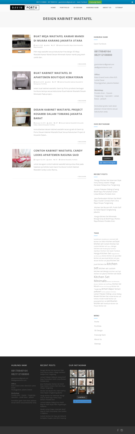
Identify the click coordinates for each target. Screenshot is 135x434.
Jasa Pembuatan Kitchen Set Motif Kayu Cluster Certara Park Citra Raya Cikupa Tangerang (107, 200)
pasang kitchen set (100, 301)
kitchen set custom (107, 268)
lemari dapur (108, 288)
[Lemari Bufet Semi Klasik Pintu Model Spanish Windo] (108, 143)
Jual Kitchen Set (100, 264)
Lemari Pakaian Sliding (102, 294)
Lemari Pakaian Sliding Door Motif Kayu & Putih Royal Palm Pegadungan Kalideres (53, 404)
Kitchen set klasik (114, 273)
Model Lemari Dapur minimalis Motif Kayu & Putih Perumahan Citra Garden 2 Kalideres (53, 411)
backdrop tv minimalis (108, 239)
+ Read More (82, 64)
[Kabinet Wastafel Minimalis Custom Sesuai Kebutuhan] (99, 151)
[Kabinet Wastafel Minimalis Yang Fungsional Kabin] (108, 151)
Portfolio (64, 8)
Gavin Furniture (115, 251)
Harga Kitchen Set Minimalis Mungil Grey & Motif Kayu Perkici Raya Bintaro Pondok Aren (107, 218)
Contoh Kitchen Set (111, 244)
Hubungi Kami (92, 8)
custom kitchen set (100, 246)
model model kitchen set (107, 299)
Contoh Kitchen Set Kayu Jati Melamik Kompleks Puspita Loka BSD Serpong (53, 417)
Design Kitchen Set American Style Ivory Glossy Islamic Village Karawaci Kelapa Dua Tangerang (107, 182)
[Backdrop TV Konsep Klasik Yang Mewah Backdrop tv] (116, 143)
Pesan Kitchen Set (100, 306)
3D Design (78, 8)
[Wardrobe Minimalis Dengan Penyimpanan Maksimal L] (116, 134)
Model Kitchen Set (101, 296)
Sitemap (119, 8)
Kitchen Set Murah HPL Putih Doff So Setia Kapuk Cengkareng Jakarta (107, 209)
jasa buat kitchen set (109, 258)
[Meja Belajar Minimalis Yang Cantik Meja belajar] (116, 151)
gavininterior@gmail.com (104, 64)
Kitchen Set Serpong (105, 286)
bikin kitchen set (108, 241)
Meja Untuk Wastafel (76, 45)
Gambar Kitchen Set (101, 251)
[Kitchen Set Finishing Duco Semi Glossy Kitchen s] (99, 134)
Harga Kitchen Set (102, 253)
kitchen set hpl (115, 271)
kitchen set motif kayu (105, 284)
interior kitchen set (108, 256)
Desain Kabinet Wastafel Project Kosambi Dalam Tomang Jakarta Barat (58, 114)
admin (48, 45)
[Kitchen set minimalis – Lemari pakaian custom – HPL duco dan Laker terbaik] (24, 10)
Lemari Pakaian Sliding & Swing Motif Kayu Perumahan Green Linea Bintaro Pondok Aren (106, 191)
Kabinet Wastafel (63, 45)
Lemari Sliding (116, 294)
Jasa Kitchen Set (113, 260)
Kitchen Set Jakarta (100, 274)
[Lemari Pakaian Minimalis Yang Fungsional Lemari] (99, 143)
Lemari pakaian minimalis (108, 292)
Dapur (109, 246)
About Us (107, 8)
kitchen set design (101, 271)
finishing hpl (106, 249)
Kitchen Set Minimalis (101, 279)
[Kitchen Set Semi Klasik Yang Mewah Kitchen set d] (108, 134)
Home (53, 8)
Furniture (113, 249)
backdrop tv (97, 239)
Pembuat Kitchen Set (111, 304)
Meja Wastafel (38, 47)
